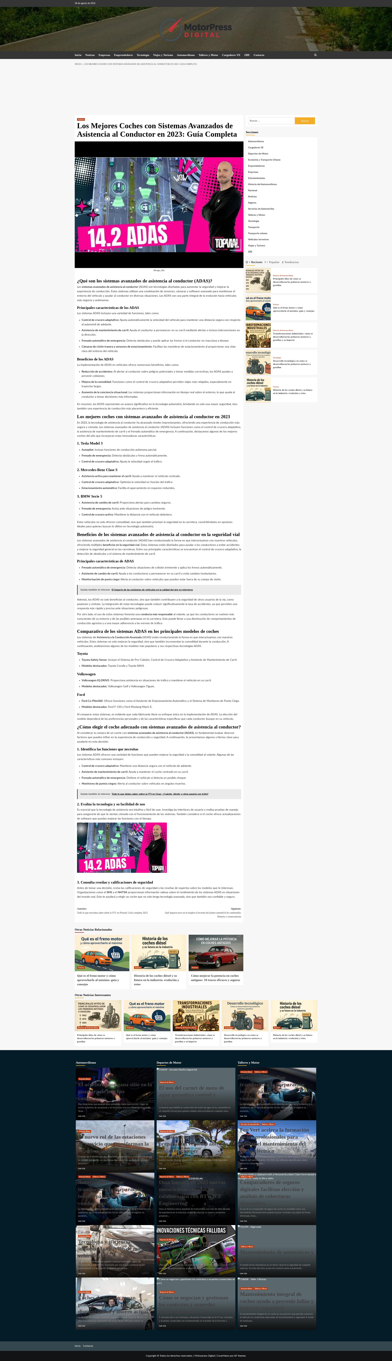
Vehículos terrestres (258, 239)
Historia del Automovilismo (262, 184)
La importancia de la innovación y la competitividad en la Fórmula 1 (194, 1252)
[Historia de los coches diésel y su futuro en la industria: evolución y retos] (159, 953)
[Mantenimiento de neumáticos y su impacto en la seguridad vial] (249, 1227)
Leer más (81, 1116)
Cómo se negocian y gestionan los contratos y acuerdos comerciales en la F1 (193, 1305)
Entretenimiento (256, 178)
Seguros (252, 203)
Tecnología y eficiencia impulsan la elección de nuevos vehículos (113, 1249)
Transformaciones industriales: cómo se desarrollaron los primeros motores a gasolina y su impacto (293, 336)
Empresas (104, 55)
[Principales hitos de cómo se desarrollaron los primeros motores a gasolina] (258, 280)
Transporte (253, 227)
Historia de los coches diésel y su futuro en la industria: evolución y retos (156, 980)
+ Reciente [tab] (255, 262)
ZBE (247, 55)
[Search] (315, 55)
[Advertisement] (196, 90)
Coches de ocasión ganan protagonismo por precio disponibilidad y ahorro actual (113, 1305)
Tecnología (143, 55)
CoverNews (223, 1356)
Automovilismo (186, 55)
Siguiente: (203, 912)
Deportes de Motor (258, 154)
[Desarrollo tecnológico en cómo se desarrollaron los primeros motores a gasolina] (258, 362)
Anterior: (112, 910)
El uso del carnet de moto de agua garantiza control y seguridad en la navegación (191, 1095)
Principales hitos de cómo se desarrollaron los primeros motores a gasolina (292, 281)
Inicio (78, 55)
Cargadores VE (231, 55)
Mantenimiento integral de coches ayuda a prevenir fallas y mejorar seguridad (277, 1301)
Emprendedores (123, 55)
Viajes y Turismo (163, 55)
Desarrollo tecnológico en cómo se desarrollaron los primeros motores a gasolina (292, 363)
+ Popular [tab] (273, 262)
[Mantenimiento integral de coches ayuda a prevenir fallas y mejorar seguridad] (252, 1279)
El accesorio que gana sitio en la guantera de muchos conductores (115, 1091)
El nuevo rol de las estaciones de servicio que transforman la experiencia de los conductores (113, 1144)
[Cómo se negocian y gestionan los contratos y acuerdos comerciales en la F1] (196, 1281)
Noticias (90, 55)
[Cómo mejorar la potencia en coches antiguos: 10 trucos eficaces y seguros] (216, 953)
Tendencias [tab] (291, 262)
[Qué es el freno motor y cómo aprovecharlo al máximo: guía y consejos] (102, 953)
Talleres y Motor (208, 55)
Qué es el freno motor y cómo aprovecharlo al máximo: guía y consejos (98, 980)
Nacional (252, 190)
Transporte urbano (257, 233)
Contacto (259, 55)
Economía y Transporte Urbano (264, 160)
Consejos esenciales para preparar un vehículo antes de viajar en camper (193, 1144)
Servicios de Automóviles (261, 209)
